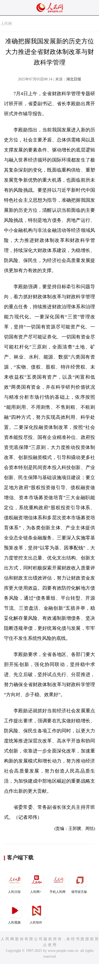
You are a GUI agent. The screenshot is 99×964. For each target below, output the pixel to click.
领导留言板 (79, 892)
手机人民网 (57, 892)
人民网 (6, 24)
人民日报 (14, 892)
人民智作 (36, 922)
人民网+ (35, 892)
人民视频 (14, 922)
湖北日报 (73, 79)
